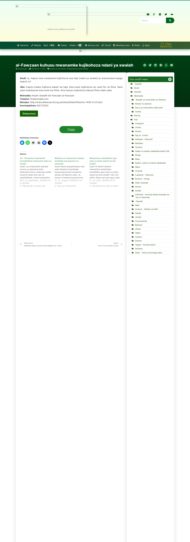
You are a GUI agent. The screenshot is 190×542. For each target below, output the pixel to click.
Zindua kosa (28, 113)
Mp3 (46, 45)
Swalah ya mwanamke (58, 69)
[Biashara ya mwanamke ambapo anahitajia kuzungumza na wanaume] (72, 172)
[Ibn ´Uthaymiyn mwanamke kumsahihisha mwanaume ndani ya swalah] (37, 172)
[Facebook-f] (154, 14)
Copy (71, 129)
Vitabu (72, 45)
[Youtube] (148, 14)
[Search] (170, 20)
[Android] (172, 14)
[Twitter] (166, 14)
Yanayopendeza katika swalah (77, 69)
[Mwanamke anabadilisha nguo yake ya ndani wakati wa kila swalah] (106, 172)
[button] (145, 65)
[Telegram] (160, 14)
